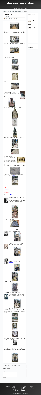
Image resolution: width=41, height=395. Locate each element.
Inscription (22, 8)
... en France (15, 11)
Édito (30, 390)
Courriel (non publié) (5, 367)
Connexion (26, 8)
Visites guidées (6, 6)
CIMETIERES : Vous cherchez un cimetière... (9, 11)
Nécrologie (10, 6)
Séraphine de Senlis (11, 262)
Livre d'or (22, 389)
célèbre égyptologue (12, 175)
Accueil (4, 11)
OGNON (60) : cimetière (31, 16)
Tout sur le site (32, 6)
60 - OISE (22, 11)
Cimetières (14, 6)
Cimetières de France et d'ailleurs (20, 3)
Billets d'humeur (23, 387)
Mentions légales (32, 388)
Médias (36, 6)
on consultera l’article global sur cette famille (10, 194)
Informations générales (23, 386)
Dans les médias (23, 390)
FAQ (30, 389)
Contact (19, 8)
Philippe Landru (11, 18)
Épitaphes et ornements (15, 390)
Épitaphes (28, 6)
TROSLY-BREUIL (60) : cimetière (32, 30)
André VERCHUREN (7, 189)
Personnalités (18, 6)
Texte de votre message (6, 369)
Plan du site (15, 8)
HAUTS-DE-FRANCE (19, 11)
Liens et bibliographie (23, 388)
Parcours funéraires (23, 6)
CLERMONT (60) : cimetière (31, 27)
